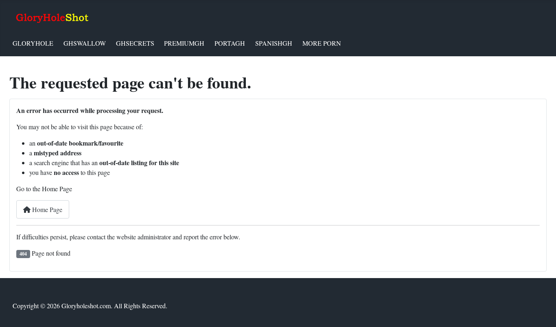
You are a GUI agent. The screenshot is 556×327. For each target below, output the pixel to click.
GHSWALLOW (84, 43)
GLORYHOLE (33, 43)
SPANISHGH (273, 43)
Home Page (46, 209)
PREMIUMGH (184, 43)
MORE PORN (321, 43)
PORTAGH (230, 43)
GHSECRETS (135, 43)
